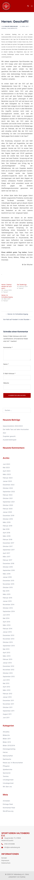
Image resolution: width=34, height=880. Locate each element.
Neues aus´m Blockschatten (13, 763)
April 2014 (6, 622)
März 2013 (6, 656)
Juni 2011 (6, 717)
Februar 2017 (7, 560)
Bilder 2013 (7, 742)
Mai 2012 (6, 683)
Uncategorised (8, 780)
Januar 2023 (7, 481)
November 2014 (8, 604)
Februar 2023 (7, 478)
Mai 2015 (6, 591)
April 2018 (6, 533)
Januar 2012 (7, 697)
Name (6, 364)
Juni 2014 (6, 615)
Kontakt (4, 858)
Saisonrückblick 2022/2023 (13, 426)
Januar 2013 (7, 663)
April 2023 (6, 471)
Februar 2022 (7, 495)
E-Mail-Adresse (9, 373)
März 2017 (6, 557)
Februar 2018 (7, 539)
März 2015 (6, 594)
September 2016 (9, 570)
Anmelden (6, 801)
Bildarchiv (6, 735)
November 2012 (8, 670)
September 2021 (9, 502)
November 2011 (8, 704)
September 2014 (9, 611)
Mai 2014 (6, 618)
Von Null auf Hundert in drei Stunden (16, 319)
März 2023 (7, 474)
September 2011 (8, 711)
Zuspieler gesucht (9, 436)
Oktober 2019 (8, 519)
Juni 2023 (6, 464)
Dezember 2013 (8, 635)
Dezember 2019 (8, 515)
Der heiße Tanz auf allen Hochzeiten (16, 429)
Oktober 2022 (8, 488)
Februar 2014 (7, 628)
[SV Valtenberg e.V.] (6, 6)
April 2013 (6, 652)
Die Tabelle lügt (22, 284)
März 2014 (6, 625)
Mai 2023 (6, 467)
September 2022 (9, 491)
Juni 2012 (6, 680)
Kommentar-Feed (9, 808)
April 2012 (6, 687)
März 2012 (6, 690)
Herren (4, 28)
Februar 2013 (7, 659)
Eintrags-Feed (8, 804)
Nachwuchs (7, 759)
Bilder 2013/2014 (9, 745)
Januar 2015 (7, 601)
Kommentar (8, 347)
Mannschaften (8, 756)
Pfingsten (6, 766)
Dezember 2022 (8, 485)
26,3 (4, 433)
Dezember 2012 (8, 666)
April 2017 (6, 553)
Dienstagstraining (9, 749)
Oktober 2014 (8, 608)
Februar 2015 (7, 598)
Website (6, 383)
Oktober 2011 (7, 707)
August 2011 (7, 714)
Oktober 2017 (8, 546)
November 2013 (8, 639)
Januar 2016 (7, 577)
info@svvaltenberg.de (12, 847)
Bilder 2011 (7, 739)
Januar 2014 (7, 632)
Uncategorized (8, 783)
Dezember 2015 (8, 580)
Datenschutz (5, 863)
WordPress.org (8, 811)
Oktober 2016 (8, 567)
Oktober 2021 (8, 498)
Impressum (5, 860)
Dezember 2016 (8, 563)
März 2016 (6, 574)
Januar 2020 (7, 512)
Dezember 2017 (8, 543)
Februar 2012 (7, 694)
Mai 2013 (6, 649)
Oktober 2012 (8, 673)
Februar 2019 (7, 526)
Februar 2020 (7, 509)
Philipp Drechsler (11, 26)
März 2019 (6, 522)
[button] (28, 6)
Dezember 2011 (8, 700)
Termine (5, 776)
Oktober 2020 (8, 505)
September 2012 (9, 676)
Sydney (22, 877)
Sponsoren (6, 773)
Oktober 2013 (8, 642)
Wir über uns (7, 786)
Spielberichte (12, 28)
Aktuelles (6, 732)
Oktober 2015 (8, 587)
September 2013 (9, 646)
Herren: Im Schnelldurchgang (17, 314)
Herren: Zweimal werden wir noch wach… (6, 286)
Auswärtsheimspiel (9, 440)
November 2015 (8, 584)
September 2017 (9, 550)
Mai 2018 (6, 529)
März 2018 (6, 536)
